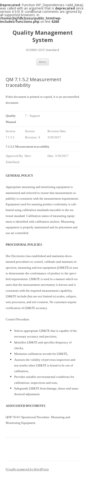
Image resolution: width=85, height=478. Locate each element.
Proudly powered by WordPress (27, 469)
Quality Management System (43, 36)
